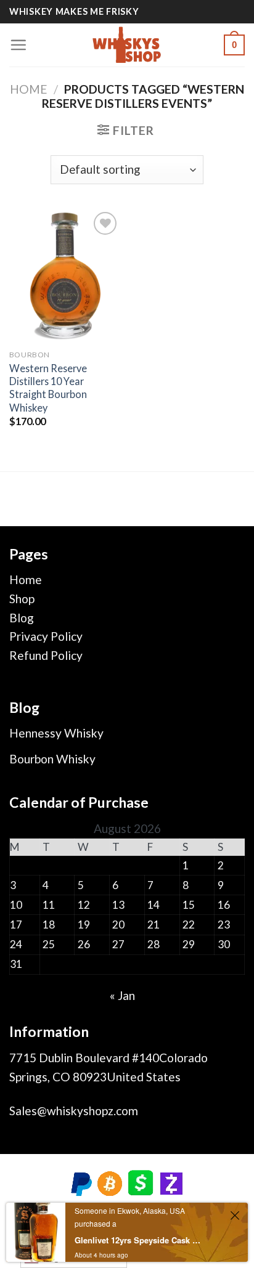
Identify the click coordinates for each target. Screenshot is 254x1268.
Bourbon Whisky (52, 759)
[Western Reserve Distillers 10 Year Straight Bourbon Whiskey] (65, 276)
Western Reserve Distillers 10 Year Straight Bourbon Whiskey (48, 387)
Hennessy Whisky (56, 733)
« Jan (122, 995)
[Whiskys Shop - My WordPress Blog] (127, 45)
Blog (21, 618)
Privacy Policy (46, 636)
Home (28, 89)
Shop (22, 598)
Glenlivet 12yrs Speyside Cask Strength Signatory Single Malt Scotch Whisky (138, 1240)
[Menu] (18, 45)
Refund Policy (46, 655)
